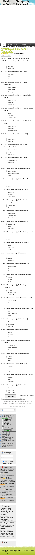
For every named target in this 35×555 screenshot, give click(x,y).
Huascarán (11, 256)
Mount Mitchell (12, 100)
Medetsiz (10, 377)
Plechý (9, 245)
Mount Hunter (11, 141)
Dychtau (10, 356)
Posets (9, 226)
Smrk (9, 64)
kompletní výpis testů (6, 553)
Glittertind (10, 115)
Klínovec (10, 322)
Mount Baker (11, 89)
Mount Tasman (12, 126)
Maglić (9, 315)
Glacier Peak (11, 345)
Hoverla (10, 164)
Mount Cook (11, 128)
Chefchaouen (11, 303)
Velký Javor (11, 247)
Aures (9, 305)
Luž (9, 234)
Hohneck (10, 194)
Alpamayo (10, 258)
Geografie (11, 46)
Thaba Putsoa (12, 171)
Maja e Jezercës (12, 313)
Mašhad (10, 279)
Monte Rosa (11, 390)
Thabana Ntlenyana (13, 173)
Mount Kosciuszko (13, 150)
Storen (9, 113)
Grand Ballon (11, 196)
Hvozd (9, 237)
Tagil (9, 371)
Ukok (9, 76)
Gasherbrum (11, 205)
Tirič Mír (10, 277)
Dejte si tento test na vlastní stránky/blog (14, 399)
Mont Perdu (11, 228)
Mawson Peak (12, 154)
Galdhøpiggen (12, 117)
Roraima (10, 290)
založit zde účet (7, 463)
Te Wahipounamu (12, 130)
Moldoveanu (11, 162)
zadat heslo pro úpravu (26, 395)
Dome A (10, 152)
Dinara (9, 311)
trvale (5, 461)
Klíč (9, 239)
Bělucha (10, 79)
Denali (9, 137)
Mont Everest (11, 271)
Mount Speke (11, 92)
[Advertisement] (17, 24)
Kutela (9, 184)
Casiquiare (11, 294)
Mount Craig (11, 102)
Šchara (10, 358)
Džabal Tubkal (12, 300)
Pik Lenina (10, 334)
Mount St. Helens (12, 347)
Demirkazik (11, 381)
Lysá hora (10, 66)
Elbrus (9, 360)
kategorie (6, 415)
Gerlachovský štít (12, 160)
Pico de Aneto (11, 224)
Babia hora (11, 68)
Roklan (9, 249)
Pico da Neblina (12, 292)
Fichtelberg (11, 324)
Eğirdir (9, 379)
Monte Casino (11, 213)
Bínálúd (10, 281)
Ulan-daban (11, 74)
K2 (8, 207)
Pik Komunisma (12, 337)
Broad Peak (11, 203)
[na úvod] (17, 2)
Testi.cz (4, 46)
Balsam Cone (11, 104)
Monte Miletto (11, 218)
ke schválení (11, 550)
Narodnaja (10, 366)
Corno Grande (12, 215)
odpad (4, 550)
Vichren (10, 186)
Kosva (9, 369)
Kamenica (10, 181)
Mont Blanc (11, 388)
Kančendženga (12, 266)
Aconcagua (11, 260)
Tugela (9, 175)
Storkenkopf (11, 192)
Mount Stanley (12, 87)
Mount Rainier (12, 350)
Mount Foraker (12, 139)
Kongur (10, 332)
